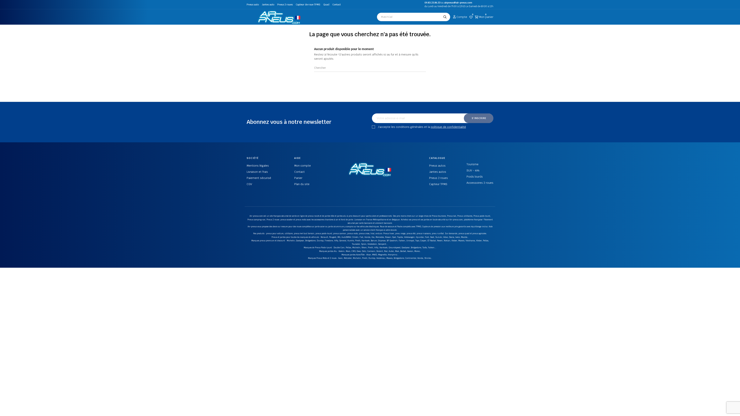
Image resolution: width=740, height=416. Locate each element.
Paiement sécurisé (259, 178)
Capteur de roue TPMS (308, 4)
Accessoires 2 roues (480, 183)
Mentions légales (258, 165)
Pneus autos (437, 165)
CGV (249, 184)
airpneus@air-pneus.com (458, 2)
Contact (336, 4)
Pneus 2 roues (285, 4)
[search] (445, 17)
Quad (326, 4)
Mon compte (302, 165)
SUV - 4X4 (473, 170)
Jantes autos (437, 172)
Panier (298, 178)
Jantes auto (268, 4)
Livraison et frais (257, 172)
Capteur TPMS (438, 184)
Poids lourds (475, 176)
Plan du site (301, 184)
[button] (250, 17)
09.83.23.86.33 (433, 2)
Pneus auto (253, 4)
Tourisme (472, 164)
